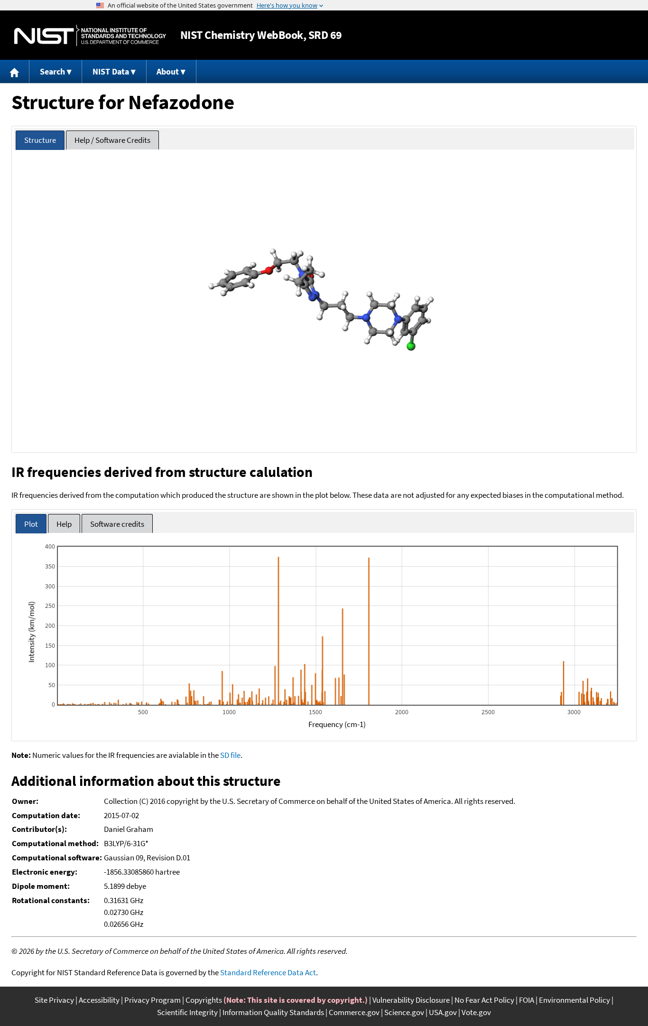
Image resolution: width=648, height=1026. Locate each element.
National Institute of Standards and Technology (90, 35)
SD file (230, 755)
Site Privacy (54, 1000)
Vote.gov (476, 1012)
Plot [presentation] (31, 524)
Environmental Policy (574, 1000)
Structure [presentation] (40, 140)
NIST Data (111, 71)
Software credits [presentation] (117, 524)
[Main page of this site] (14, 71)
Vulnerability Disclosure (411, 1000)
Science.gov (404, 1012)
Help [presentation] (64, 524)
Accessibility (99, 1000)
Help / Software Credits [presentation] (112, 140)
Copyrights (203, 1000)
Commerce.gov (354, 1012)
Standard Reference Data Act (268, 972)
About (168, 71)
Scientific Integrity (187, 1012)
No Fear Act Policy (484, 1000)
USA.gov (443, 1012)
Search (52, 71)
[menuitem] (14, 71)
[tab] (40, 140)
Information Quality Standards (273, 1012)
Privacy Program (152, 1000)
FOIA (526, 1000)
